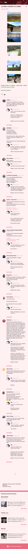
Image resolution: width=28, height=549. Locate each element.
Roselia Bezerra (10, 392)
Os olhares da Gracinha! (12, 175)
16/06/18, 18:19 (15, 275)
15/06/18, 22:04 (14, 100)
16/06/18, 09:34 (20, 199)
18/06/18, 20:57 (17, 392)
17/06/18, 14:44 (17, 296)
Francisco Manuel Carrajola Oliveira (14, 230)
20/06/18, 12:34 (16, 283)
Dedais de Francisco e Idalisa (13, 239)
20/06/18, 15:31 (16, 423)
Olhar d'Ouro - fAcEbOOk (12, 209)
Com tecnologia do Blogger (15, 546)
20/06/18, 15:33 (16, 378)
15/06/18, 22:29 (16, 109)
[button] (26, 7)
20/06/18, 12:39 (16, 307)
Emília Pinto (9, 320)
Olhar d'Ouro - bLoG (11, 207)
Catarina (8, 100)
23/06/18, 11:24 (16, 444)
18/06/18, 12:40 (16, 243)
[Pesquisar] (26, 3)
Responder (9, 125)
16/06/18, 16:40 (20, 255)
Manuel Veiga (10, 369)
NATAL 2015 (4, 513)
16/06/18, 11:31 (16, 164)
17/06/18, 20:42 (16, 368)
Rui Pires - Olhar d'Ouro (12, 199)
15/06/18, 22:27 (16, 144)
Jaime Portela (10, 435)
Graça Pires (9, 275)
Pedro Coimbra (10, 416)
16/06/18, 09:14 (21, 175)
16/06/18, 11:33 (16, 184)
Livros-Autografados (11, 240)
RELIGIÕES (4, 497)
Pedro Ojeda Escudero (11, 255)
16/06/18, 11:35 (16, 211)
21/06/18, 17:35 (16, 435)
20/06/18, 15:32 (16, 402)
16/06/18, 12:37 (10, 231)
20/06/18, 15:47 (16, 341)
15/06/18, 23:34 (17, 158)
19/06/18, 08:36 (17, 416)
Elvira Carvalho (10, 158)
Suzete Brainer (10, 297)
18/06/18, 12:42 (16, 261)
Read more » (24, 508)
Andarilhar (9, 238)
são (5, 2)
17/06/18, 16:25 (15, 320)
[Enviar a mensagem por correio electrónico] (4, 95)
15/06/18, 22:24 (15, 128)
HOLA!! (3, 529)
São (11, 109)
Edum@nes (9, 128)
